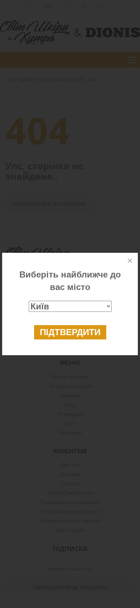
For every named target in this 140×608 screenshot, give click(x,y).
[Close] (130, 261)
